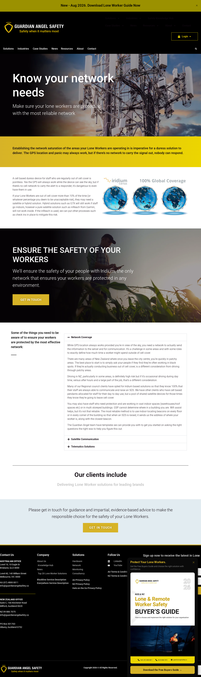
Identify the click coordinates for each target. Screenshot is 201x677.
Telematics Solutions (83, 446)
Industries (131, 18)
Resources (149, 25)
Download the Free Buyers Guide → (162, 670)
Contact (186, 25)
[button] (196, 49)
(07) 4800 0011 (10, 582)
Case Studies (112, 25)
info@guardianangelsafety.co (14, 585)
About (168, 25)
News (133, 25)
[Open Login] (190, 36)
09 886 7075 (9, 611)
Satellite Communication (85, 439)
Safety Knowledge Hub (161, 18)
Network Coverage (81, 337)
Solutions (110, 18)
